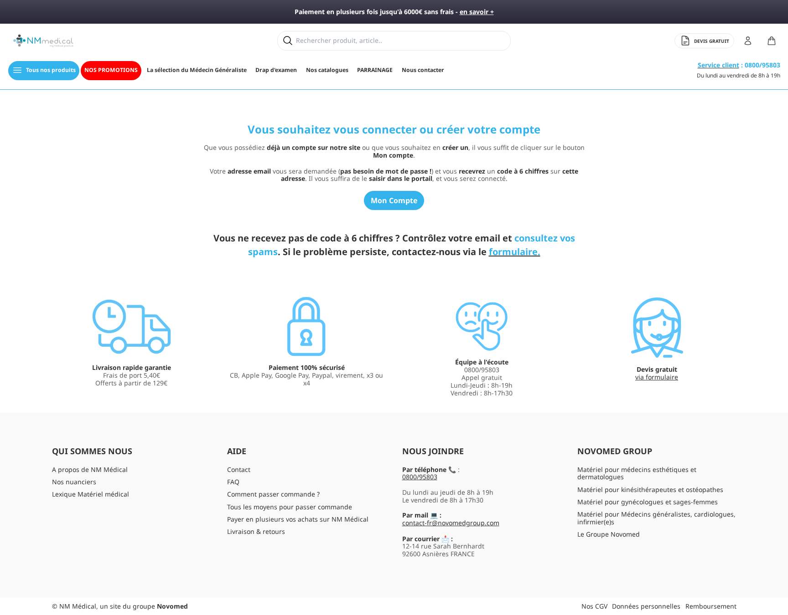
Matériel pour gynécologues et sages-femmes (647, 501)
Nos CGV (594, 606)
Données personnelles (646, 606)
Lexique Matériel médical (90, 494)
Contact (238, 469)
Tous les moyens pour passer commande (289, 506)
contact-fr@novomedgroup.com (450, 522)
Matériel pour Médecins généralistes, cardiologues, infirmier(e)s (656, 518)
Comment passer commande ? (273, 494)
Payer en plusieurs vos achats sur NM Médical (297, 519)
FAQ (233, 481)
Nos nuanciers (74, 481)
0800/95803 (419, 476)
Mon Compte (394, 200)
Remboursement (710, 606)
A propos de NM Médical (90, 469)
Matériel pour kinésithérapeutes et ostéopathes (650, 489)
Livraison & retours (256, 531)
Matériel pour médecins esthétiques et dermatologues (636, 473)
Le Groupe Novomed (608, 534)
